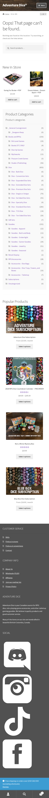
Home (7, 14)
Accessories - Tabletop (20, 275)
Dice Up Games (17, 150)
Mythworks (15, 154)
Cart (38, 792)
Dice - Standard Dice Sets (21, 207)
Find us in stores (12, 541)
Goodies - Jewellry (18, 246)
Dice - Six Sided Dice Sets (20, 198)
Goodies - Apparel (18, 228)
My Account (8, 794)
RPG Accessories (14, 259)
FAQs (7, 537)
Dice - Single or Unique (20, 194)
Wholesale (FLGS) (12, 573)
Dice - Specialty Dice (19, 202)
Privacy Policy (11, 586)
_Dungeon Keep (17, 132)
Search (24, 794)
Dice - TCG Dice (17, 211)
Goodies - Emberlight (19, 237)
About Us (9, 569)
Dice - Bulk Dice (17, 172)
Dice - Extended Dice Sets (21, 185)
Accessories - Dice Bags (20, 263)
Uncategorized (14, 283)
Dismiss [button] (6, 787)
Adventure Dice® (15, 5)
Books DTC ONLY (17, 145)
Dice (10, 167)
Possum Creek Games (19, 158)
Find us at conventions (14, 546)
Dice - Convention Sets (20, 176)
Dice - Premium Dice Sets (21, 189)
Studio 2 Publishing (18, 163)
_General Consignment (17, 128)
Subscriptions (13, 279)
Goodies (11, 224)
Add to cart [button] (12, 99)
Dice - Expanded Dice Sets (21, 180)
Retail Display (13, 255)
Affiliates (9, 578)
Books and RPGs (14, 137)
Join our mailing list (13, 582)
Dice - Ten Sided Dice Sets (21, 215)
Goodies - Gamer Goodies (21, 242)
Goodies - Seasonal (18, 250)
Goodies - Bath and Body (20, 233)
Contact (9, 550)
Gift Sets (11, 220)
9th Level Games (17, 141)
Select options (24, 346)
